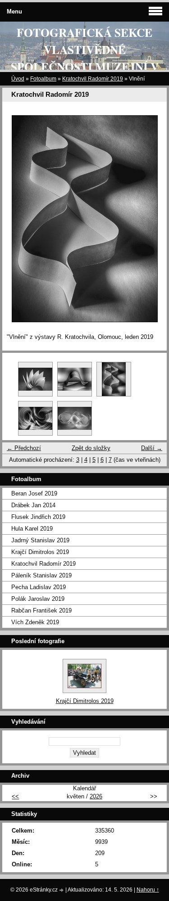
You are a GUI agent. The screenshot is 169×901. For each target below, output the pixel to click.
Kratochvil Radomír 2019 (92, 78)
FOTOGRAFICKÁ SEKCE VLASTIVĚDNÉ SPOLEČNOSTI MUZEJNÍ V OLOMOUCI (85, 58)
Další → (151, 448)
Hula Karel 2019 (32, 528)
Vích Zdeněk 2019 (35, 622)
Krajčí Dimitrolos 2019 (40, 552)
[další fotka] (152, 218)
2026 (96, 796)
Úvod (17, 78)
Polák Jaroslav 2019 (37, 598)
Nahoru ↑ (148, 889)
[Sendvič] (74, 418)
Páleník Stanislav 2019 (41, 575)
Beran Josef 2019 (34, 493)
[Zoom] (35, 418)
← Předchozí (24, 448)
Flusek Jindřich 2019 (38, 517)
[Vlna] (74, 379)
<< (15, 796)
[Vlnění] (114, 379)
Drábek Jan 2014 (33, 505)
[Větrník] (35, 379)
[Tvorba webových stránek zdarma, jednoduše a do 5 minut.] (62, 890)
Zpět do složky (91, 448)
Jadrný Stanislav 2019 (40, 540)
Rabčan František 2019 (41, 610)
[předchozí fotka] (17, 218)
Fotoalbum (43, 78)
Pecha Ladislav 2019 (38, 587)
